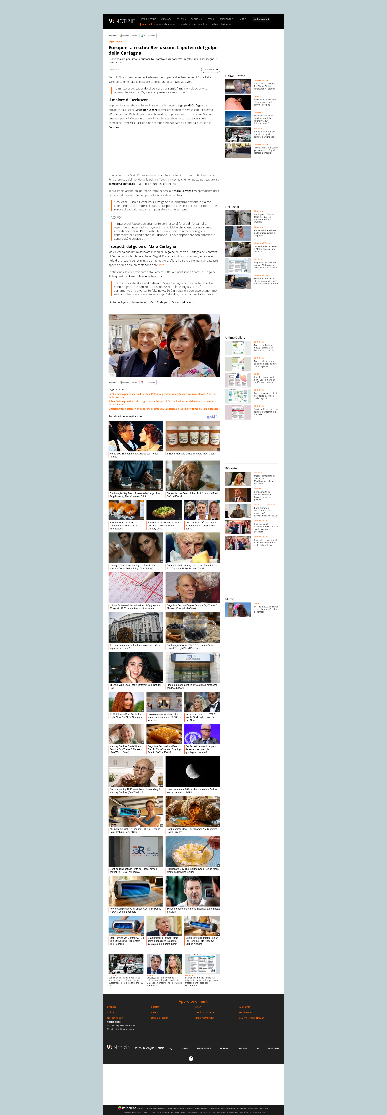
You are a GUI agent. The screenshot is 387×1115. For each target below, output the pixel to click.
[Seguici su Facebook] (191, 1060)
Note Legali (136, 1112)
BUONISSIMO (253, 1108)
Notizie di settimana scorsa (121, 1029)
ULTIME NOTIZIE (148, 19)
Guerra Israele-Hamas (251, 1018)
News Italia (273, 1048)
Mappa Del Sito (204, 1048)
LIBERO (140, 1108)
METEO (257, 603)
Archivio (243, 1048)
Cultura (111, 1012)
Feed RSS (184, 1048)
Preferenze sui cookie (170, 1112)
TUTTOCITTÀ (214, 1108)
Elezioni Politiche (204, 1018)
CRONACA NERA (261, 80)
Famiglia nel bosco (188, 24)
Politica (155, 1007)
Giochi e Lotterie (204, 1012)
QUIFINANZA (241, 1108)
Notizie (121, 1047)
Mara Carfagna (159, 302)
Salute (154, 1012)
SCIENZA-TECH (227, 19)
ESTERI (211, 19)
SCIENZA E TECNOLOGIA (264, 505)
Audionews (259, 19)
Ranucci (230, 24)
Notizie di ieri (114, 1021)
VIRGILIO (148, 1108)
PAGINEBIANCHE (201, 1108)
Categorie (224, 1048)
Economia (244, 1007)
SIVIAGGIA (230, 1108)
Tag (257, 1048)
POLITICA (181, 19)
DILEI (223, 1108)
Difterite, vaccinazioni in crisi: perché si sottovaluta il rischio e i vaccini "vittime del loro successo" (164, 408)
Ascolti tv (203, 24)
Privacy (145, 1112)
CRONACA (166, 19)
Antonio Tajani (119, 302)
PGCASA (189, 1108)
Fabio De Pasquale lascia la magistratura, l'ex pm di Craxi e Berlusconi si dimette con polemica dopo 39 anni (162, 403)
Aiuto (182, 1112)
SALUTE (257, 96)
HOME (111, 42)
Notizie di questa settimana (121, 1025)
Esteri (198, 1007)
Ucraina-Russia (159, 1018)
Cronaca (112, 1007)
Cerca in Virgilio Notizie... (150, 1048)
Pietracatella (161, 24)
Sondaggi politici (217, 24)
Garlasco (173, 24)
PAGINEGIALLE (159, 1108)
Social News (246, 1012)
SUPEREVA (264, 1108)
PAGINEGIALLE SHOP (175, 1108)
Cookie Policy (155, 1112)
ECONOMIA (196, 19)
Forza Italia (139, 302)
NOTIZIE (125, 21)
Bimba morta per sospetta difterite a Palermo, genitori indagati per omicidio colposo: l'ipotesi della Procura (162, 395)
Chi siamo (127, 1112)
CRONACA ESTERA (262, 243)
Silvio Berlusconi (182, 302)
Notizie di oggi (115, 1018)
